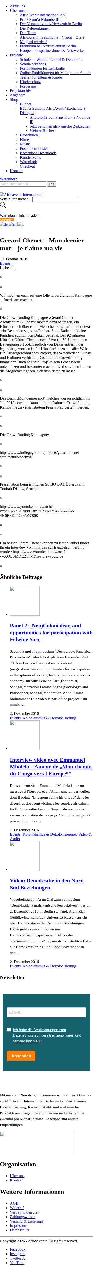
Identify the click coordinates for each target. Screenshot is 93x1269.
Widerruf (17, 1208)
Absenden (21, 1056)
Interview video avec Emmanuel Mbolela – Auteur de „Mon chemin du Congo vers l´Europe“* (51, 767)
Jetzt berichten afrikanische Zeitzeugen (60, 126)
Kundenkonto (30, 157)
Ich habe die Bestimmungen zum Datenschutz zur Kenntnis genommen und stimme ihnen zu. (47, 1035)
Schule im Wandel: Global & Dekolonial (51, 59)
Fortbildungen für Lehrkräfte (42, 68)
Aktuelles (17, 6)
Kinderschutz (30, 82)
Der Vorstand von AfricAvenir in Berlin (51, 24)
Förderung (28, 86)
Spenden (7, 220)
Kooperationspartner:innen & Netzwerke (52, 50)
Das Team (28, 33)
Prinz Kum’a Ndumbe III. (40, 19)
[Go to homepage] (21, 194)
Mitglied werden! (33, 42)
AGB (14, 1203)
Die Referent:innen (35, 28)
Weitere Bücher (42, 131)
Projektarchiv (20, 90)
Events (5, 263)
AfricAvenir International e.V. (43, 15)
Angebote (17, 95)
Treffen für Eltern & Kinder (41, 77)
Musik (25, 144)
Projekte (16, 55)
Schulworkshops (33, 64)
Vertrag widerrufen (24, 1212)
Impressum (18, 1226)
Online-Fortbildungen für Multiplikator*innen (55, 73)
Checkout (27, 166)
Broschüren (29, 135)
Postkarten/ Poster (34, 148)
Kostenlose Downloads (38, 153)
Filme (24, 139)
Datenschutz (19, 1230)
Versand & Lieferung (26, 1221)
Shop (14, 99)
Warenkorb (28, 162)
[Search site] (3, 206)
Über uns (17, 10)
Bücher (25, 104)
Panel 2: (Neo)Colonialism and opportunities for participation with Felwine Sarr (51, 632)
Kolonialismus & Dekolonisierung (49, 718)
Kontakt (16, 171)
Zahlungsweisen (22, 1217)
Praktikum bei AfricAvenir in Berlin (48, 46)
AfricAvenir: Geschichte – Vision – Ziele (52, 37)
